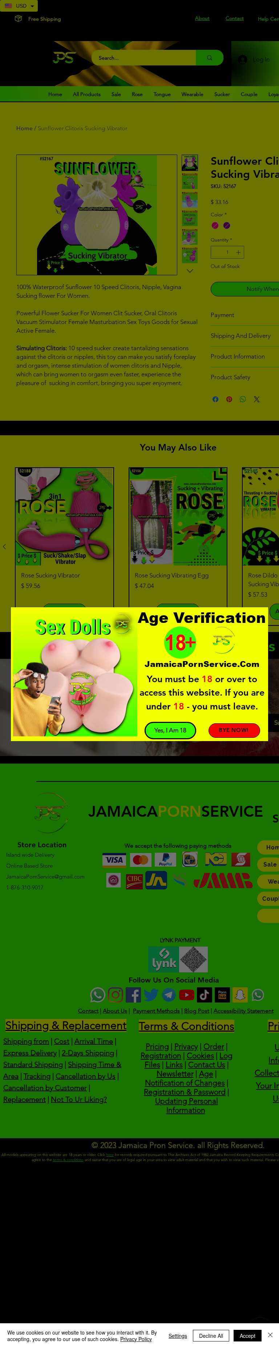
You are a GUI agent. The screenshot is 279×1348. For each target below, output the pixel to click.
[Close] (270, 1335)
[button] (170, 730)
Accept (247, 1335)
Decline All (211, 1335)
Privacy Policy (136, 1339)
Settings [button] (178, 1335)
